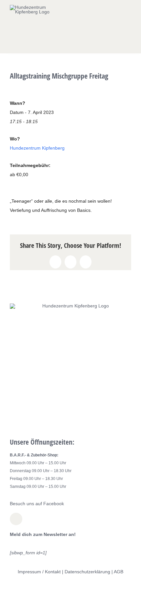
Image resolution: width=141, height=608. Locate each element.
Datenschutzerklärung (87, 571)
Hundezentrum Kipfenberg (37, 148)
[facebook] (16, 519)
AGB (118, 571)
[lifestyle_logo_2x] (35, 7)
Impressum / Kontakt (39, 571)
